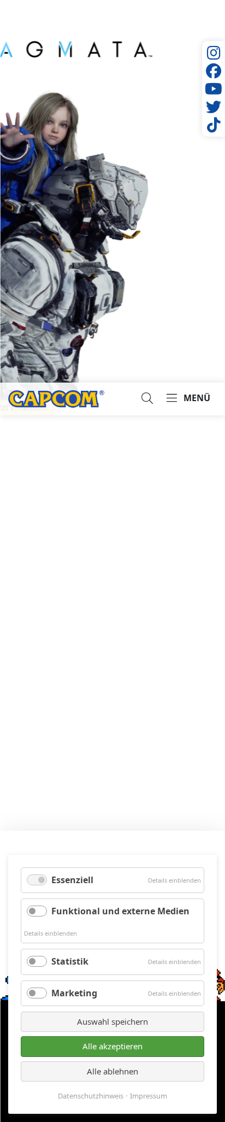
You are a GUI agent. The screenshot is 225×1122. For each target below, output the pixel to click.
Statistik (69, 961)
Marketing (74, 993)
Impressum (148, 1096)
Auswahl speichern (112, 1021)
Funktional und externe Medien (120, 911)
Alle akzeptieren (112, 1046)
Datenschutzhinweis (90, 1096)
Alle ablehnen (112, 1071)
